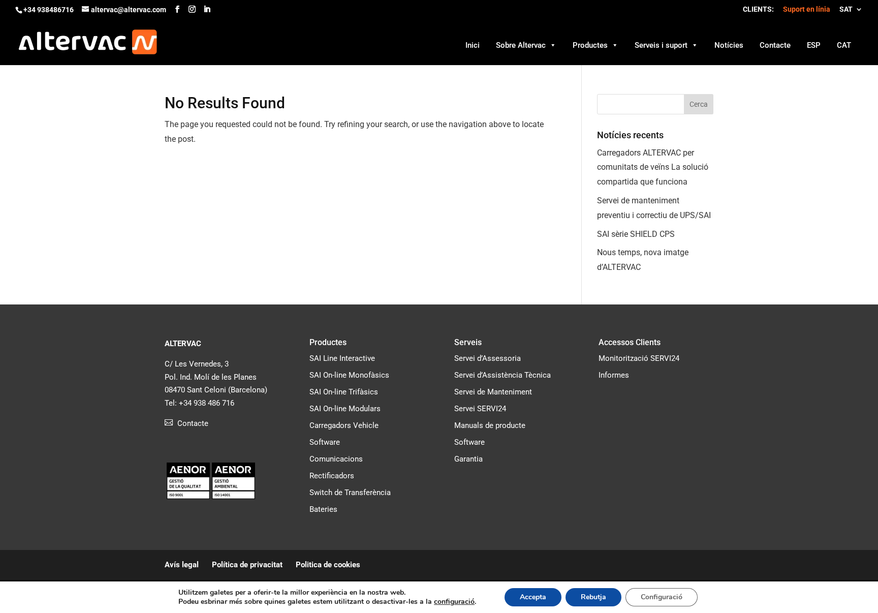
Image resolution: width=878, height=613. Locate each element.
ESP (814, 45)
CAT (844, 45)
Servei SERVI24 (480, 408)
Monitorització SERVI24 (639, 358)
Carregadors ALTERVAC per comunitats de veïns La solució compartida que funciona (652, 167)
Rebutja (593, 597)
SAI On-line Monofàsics (349, 375)
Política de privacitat (247, 564)
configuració (454, 601)
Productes (590, 45)
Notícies (728, 45)
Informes (614, 375)
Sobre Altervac (521, 45)
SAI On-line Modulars (345, 408)
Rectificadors (331, 475)
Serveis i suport (661, 45)
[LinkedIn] (206, 9)
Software (324, 442)
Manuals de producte (489, 425)
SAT (846, 9)
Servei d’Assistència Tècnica (502, 375)
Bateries (323, 509)
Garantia (468, 459)
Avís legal (182, 564)
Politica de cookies (328, 564)
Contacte (775, 45)
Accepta (533, 597)
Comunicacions (336, 459)
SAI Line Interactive (342, 358)
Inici (472, 45)
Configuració (661, 597)
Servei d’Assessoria (487, 358)
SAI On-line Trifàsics (343, 391)
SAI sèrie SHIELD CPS (636, 234)
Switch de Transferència (350, 492)
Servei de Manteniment (493, 391)
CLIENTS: (758, 9)
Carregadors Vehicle (344, 425)
